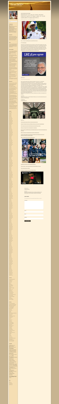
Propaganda (11, 367)
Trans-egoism (10, 331)
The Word (10, 297)
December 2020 (11, 174)
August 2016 (10, 218)
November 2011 (11, 273)
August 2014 (10, 241)
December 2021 (11, 162)
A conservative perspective (12, 279)
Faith (13, 355)
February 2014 (10, 247)
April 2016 (10, 222)
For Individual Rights (11, 307)
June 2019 (10, 189)
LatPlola (10, 66)
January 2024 (10, 141)
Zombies (10, 377)
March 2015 (10, 234)
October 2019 (10, 185)
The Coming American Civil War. (25, 168)
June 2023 (10, 147)
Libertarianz (10, 365)
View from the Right (11, 299)
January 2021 (10, 173)
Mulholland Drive (11, 289)
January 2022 (10, 161)
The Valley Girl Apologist (11, 296)
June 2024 (10, 136)
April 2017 (10, 211)
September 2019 (11, 186)
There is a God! (11, 372)
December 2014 (11, 237)
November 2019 (11, 184)
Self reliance (24, 13)
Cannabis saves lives (26, 189)
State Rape (14, 371)
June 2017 (10, 210)
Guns (21, 13)
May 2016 (10, 221)
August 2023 (10, 145)
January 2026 (10, 119)
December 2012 (11, 260)
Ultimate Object (11, 298)
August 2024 (10, 135)
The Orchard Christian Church (12, 294)
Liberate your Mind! (13, 364)
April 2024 (10, 138)
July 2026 (10, 113)
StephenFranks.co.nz (11, 325)
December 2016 (11, 215)
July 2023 (10, 146)
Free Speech (15, 357)
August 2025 (10, 124)
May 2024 (10, 137)
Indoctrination (11, 359)
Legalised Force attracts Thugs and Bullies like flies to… (28, 164)
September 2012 (11, 263)
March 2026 (10, 117)
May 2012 (10, 267)
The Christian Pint (11, 291)
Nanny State (15, 365)
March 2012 (10, 269)
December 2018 (11, 195)
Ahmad (10, 70)
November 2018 (11, 196)
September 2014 (11, 240)
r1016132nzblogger (11, 322)
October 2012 (10, 262)
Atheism (12, 345)
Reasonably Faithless (11, 323)
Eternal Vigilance (15, 354)
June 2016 (10, 220)
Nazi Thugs (13, 366)
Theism (15, 371)
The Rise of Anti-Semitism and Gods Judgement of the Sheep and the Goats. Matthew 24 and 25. (13, 99)
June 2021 (10, 168)
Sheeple (10, 370)
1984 (10, 345)
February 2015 (10, 235)
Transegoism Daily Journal (12, 332)
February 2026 (10, 118)
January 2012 (10, 271)
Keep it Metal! (14, 361)
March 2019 (10, 192)
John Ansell (10, 309)
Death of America (14, 352)
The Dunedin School (11, 292)
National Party (10, 366)
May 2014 (10, 244)
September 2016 (11, 217)
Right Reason (10, 290)
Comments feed (10, 383)
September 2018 (11, 198)
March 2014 (10, 246)
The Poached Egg (11, 295)
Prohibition (15, 366)
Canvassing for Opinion (11, 306)
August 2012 (10, 264)
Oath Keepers (24, 42)
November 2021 (11, 163)
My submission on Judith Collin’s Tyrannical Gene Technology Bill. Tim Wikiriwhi (13, 55)
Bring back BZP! (13, 66)
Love (12, 365)
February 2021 (10, 172)
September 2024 (11, 134)
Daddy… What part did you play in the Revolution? (28, 137)
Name (25, 210)
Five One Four (12, 70)
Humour (13, 358)
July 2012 (10, 265)
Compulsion (11, 351)
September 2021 (11, 165)
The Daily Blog (10, 326)
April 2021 (10, 170)
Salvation (14, 367)
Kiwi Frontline (10, 310)
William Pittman (11, 67)
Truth (27, 13)
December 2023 (11, 142)
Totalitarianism (11, 373)
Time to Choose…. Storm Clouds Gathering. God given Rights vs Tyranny (31, 166)
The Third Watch (11, 329)
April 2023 (10, 149)
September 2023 (11, 144)
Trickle (10, 334)
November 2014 (11, 238)
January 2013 (10, 259)
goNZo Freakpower (11, 308)
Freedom (11, 357)
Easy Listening (11, 354)
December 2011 (11, 272)
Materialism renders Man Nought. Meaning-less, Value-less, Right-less (13, 72)
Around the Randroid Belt (12, 303)
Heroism (10, 358)
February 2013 (10, 258)
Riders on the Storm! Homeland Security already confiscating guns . (30, 132)
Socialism (11, 371)
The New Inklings (11, 293)
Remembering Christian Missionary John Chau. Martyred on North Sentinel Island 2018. (13, 85)
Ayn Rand (14, 345)
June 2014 (10, 243)
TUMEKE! (10, 335)
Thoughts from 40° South (11, 330)
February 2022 (10, 160)
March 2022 (10, 159)
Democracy (11, 353)
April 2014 (10, 245)
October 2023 (10, 143)
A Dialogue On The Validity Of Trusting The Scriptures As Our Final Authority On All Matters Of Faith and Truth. (13, 106)
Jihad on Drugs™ (12, 360)
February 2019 (10, 193)
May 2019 (10, 190)
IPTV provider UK (11, 63)
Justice (10, 361)
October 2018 (10, 197)
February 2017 (10, 213)
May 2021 (10, 169)
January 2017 (10, 214)
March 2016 (10, 223)
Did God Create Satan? (11, 104)
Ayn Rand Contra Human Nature (12, 304)
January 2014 (10, 248)
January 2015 (10, 236)
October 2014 (10, 239)
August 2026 (10, 112)
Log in (9, 381)
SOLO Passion (10, 324)
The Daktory (10, 327)
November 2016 (11, 216)
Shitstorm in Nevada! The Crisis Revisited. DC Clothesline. (29, 127)
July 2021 (10, 167)
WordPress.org (10, 384)
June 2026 (10, 114)
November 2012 (11, 261)
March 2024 (10, 139)
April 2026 (10, 116)
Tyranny (29, 13)
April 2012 (10, 268)
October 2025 (10, 122)
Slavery (13, 370)
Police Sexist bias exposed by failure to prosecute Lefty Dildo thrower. (13, 76)
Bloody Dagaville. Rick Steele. (12, 86)
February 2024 (10, 140)
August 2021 (10, 166)
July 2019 (10, 188)
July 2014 (10, 242)
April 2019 (10, 191)
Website (25, 217)
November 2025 (11, 121)
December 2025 (11, 120)
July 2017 (10, 209)
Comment (26, 200)
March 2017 (10, 212)
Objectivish (10, 320)
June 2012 (10, 266)
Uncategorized (12, 376)
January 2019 (10, 194)
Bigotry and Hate (11, 346)
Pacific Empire (10, 321)
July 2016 (10, 219)
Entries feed (10, 382)
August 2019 (10, 187)
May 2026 (10, 115)
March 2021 (10, 171)
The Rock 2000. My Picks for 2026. (12, 87)
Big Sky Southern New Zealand (12, 305)
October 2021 (10, 164)
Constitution (14, 351)
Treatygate (10, 333)
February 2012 (10, 270)
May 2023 (10, 148)
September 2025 (11, 123)
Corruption (10, 352)
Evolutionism (10, 355)
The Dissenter (10, 328)
